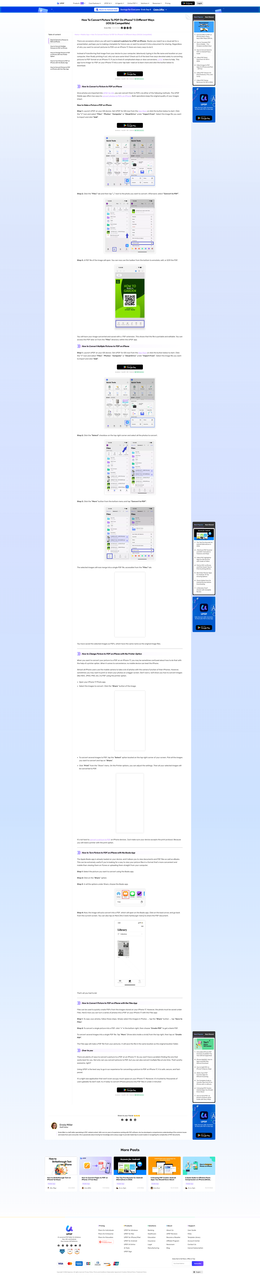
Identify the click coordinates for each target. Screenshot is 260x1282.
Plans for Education (105, 1237)
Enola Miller (107, 28)
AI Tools (127, 1248)
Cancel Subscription (195, 1248)
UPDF (62, 3)
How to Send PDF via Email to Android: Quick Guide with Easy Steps (204, 1097)
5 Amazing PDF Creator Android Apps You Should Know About (205, 1090)
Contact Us (192, 1244)
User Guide (192, 1230)
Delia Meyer (53, 1188)
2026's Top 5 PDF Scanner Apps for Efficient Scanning (202, 1074)
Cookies (124, 1272)
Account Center (194, 1241)
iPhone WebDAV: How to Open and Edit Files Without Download (204, 1061)
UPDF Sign (128, 1251)
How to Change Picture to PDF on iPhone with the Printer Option (60, 54)
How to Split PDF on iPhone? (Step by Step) (204, 1068)
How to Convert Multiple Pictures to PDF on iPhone (58, 47)
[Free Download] (188, 3)
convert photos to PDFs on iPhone (116, 96)
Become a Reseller (173, 1237)
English (198, 1272)
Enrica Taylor (122, 1188)
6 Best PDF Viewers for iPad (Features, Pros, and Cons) (205, 74)
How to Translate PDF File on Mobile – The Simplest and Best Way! (204, 44)
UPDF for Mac (129, 1234)
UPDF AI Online (129, 1244)
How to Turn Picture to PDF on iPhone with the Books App (60, 62)
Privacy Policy (88, 1272)
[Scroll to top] (255, 1277)
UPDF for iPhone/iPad (132, 1237)
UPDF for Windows (131, 1230)
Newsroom (170, 1244)
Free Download (188, 3)
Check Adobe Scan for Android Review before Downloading (204, 582)
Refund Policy (132, 1272)
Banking (151, 1230)
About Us (169, 1230)
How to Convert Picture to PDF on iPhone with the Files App (60, 68)
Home (77, 34)
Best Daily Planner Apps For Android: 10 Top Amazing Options (204, 574)
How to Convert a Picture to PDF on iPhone (59, 41)
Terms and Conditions (100, 1272)
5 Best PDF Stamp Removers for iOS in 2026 (205, 81)
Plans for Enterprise (105, 1234)
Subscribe (197, 1263)
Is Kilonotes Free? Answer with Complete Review (204, 590)
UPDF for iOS (108, 93)
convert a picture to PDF (100, 840)
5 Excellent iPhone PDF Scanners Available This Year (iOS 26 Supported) (204, 1053)
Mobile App (85, 34)
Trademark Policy (141, 1272)
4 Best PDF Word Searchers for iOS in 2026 (203, 59)
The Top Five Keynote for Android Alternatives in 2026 (205, 544)
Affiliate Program (172, 1241)
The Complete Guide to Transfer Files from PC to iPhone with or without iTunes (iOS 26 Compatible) (204, 1082)
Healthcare (152, 1234)
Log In (200, 3)
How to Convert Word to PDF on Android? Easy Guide (204, 51)
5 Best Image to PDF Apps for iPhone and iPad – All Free (205, 67)
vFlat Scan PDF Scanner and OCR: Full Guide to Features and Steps (204, 552)
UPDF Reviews (171, 1234)
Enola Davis (156, 1188)
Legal (150, 1244)
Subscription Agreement (114, 1272)
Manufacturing (153, 1248)
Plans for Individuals (106, 1230)
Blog (168, 1248)
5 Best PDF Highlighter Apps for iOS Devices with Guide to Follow (204, 559)
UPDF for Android (130, 1241)
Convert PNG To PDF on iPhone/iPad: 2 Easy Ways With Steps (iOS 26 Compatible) (204, 36)
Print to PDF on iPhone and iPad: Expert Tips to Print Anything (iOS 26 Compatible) (204, 567)
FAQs (190, 1234)
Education (152, 1237)
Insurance (151, 1241)
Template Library (194, 1237)
